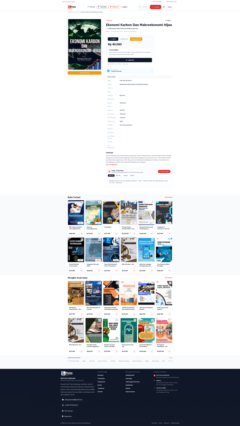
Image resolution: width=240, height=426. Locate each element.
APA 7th (111, 175)
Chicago (125, 175)
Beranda (100, 375)
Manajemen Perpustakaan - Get (75, 308)
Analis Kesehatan (102, 361)
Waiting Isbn (130, 375)
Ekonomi (77, 12)
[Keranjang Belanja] (163, 7)
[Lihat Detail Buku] (81, 233)
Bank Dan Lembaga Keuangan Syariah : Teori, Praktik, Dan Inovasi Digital (145, 266)
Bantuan (166, 423)
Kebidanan (129, 385)
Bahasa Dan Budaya (124, 361)
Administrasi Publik (74, 361)
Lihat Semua (168, 197)
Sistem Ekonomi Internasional (74, 265)
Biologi (147, 361)
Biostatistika (155, 361)
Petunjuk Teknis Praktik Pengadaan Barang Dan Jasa (93, 346)
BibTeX (132, 175)
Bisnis (163, 361)
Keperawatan (130, 391)
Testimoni (154, 423)
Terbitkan (156, 7)
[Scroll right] (171, 360)
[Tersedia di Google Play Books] (82, 202)
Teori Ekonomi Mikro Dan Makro (163, 265)
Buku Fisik (125, 39)
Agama (84, 361)
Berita (100, 385)
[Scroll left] (68, 360)
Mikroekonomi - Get (128, 264)
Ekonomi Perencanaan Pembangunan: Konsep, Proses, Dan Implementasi (146, 229)
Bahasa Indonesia (137, 361)
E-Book (114, 39)
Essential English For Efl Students (146, 345)
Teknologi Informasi (133, 382)
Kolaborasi (101, 382)
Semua (170, 357)
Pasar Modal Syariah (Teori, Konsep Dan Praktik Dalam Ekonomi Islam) (110, 266)
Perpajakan (107, 227)
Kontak (100, 391)
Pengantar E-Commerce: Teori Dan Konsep (163, 228)
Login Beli (131, 60)
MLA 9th (118, 175)
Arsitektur (113, 361)
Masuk (170, 7)
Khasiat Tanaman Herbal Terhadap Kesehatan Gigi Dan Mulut (110, 347)
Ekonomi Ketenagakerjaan (92, 228)
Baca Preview (85, 73)
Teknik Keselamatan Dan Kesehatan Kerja (128, 308)
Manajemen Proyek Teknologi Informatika (111, 308)
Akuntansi (92, 361)
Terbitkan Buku (175, 423)
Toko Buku (70, 12)
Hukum (128, 388)
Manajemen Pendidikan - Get (162, 345)
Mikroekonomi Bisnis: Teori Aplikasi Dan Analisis (75, 228)
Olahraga (129, 378)
